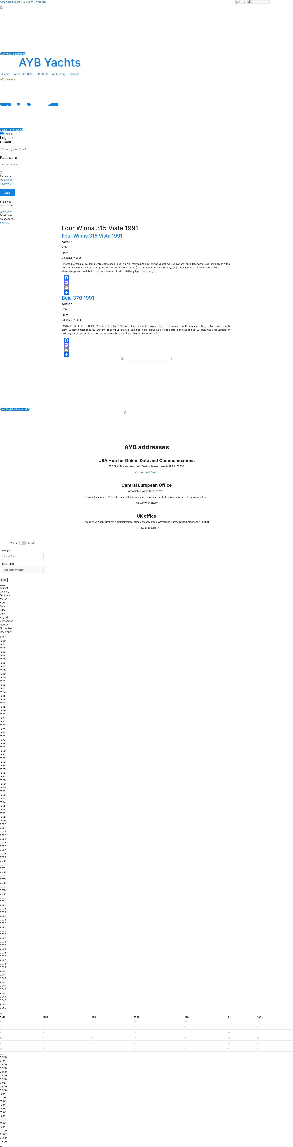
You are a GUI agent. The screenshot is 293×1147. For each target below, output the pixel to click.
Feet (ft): (6, 550)
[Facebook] (146, 277)
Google (7, 211)
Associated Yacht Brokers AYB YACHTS (23, 1)
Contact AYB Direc (146, 472)
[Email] (146, 287)
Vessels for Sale (23, 74)
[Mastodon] (146, 282)
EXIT (3, 580)
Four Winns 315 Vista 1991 (92, 236)
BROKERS (42, 74)
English (248, 2)
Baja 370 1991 (78, 298)
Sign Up (4, 222)
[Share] (146, 292)
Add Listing (58, 74)
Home (5, 74)
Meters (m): (8, 563)
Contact (74, 74)
